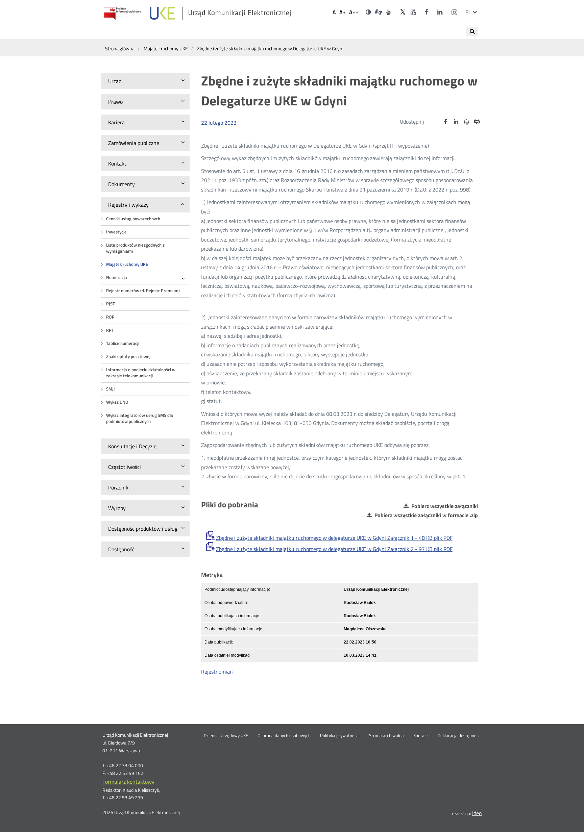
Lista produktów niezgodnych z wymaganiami (135, 248)
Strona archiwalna (386, 736)
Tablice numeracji (122, 343)
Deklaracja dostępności (460, 736)
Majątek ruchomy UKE (127, 264)
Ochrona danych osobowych (284, 736)
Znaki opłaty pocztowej (128, 356)
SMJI (110, 389)
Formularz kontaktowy (128, 782)
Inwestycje (116, 232)
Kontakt (420, 736)
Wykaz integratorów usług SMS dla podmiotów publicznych (139, 418)
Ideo (477, 813)
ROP (110, 317)
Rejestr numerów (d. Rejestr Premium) (143, 290)
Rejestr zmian (217, 671)
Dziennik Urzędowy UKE (226, 736)
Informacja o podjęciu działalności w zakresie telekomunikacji (140, 373)
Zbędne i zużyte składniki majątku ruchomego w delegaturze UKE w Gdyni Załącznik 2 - (334, 549)
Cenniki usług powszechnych (133, 219)
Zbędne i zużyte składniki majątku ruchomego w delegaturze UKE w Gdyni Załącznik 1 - (334, 538)
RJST (110, 304)
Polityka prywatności (340, 736)
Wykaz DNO (117, 402)
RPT (110, 330)
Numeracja (116, 277)
